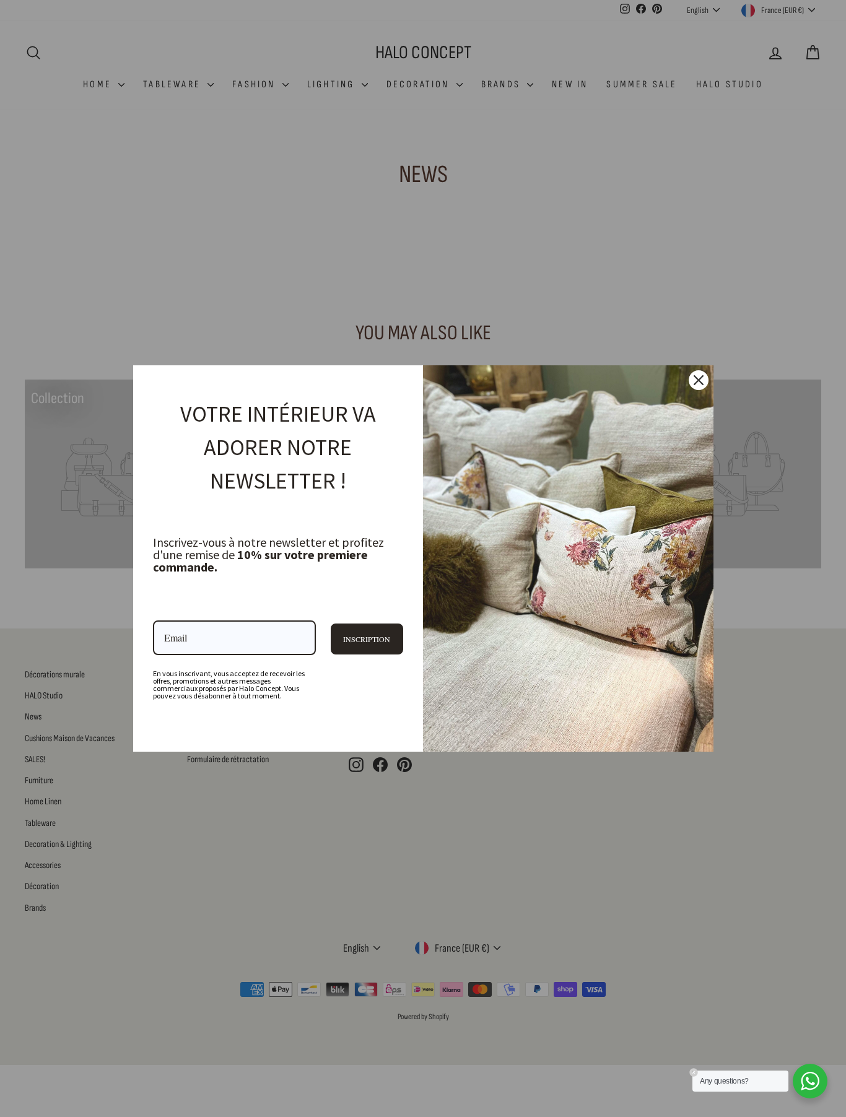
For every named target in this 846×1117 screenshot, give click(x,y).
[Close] (698, 380)
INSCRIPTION (366, 639)
